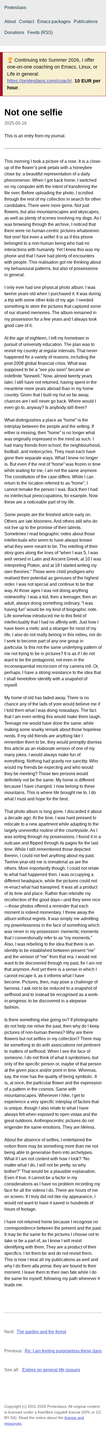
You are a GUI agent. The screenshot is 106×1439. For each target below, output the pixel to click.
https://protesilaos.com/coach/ (39, 81)
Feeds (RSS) (40, 32)
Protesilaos (15, 7)
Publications (86, 21)
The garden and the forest (41, 1331)
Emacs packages (53, 21)
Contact (26, 21)
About (10, 21)
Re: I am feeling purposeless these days (63, 1351)
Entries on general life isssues (51, 1369)
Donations (14, 32)
